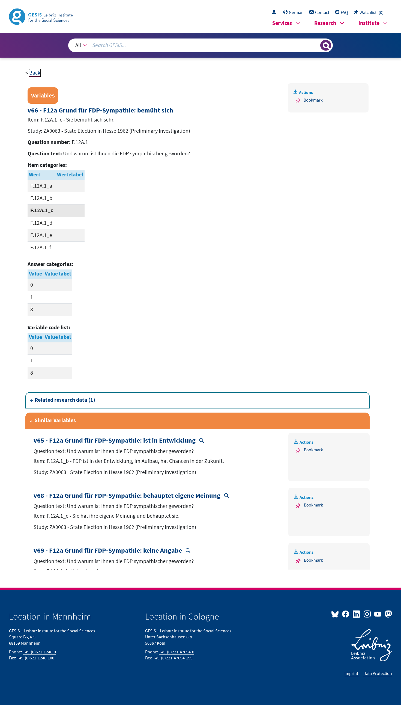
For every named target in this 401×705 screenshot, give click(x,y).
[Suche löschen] (315, 45)
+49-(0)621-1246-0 (39, 652)
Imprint (352, 673)
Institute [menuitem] (368, 23)
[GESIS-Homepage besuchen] (41, 16)
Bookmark (313, 100)
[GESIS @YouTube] (378, 614)
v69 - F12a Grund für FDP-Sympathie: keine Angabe (108, 550)
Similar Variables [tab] (55, 420)
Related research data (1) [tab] (65, 400)
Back (34, 72)
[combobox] (200, 45)
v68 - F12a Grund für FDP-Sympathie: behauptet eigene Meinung (128, 495)
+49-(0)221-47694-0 (176, 652)
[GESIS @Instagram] (367, 614)
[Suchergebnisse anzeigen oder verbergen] (326, 45)
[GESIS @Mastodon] (388, 614)
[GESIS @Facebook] (346, 614)
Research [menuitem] (325, 23)
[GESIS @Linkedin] (356, 614)
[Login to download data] (275, 12)
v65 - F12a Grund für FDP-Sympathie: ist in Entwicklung (115, 440)
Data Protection (377, 673)
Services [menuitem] (282, 23)
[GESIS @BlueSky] (336, 614)
